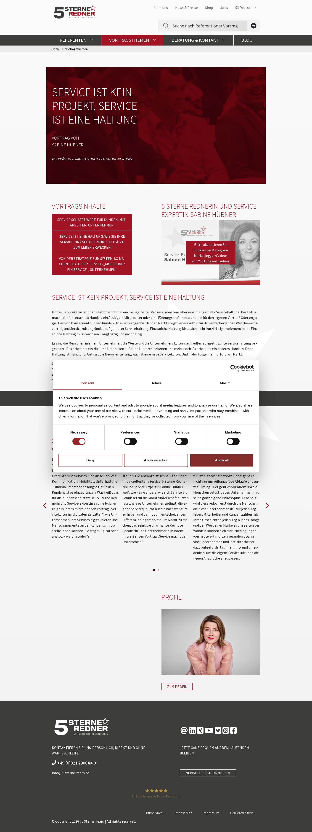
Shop (209, 7)
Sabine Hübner (67, 145)
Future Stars (153, 812)
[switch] (130, 441)
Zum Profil (177, 686)
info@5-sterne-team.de (70, 772)
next (267, 505)
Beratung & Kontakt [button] (195, 40)
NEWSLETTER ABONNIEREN (207, 773)
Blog (246, 40)
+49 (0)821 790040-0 (76, 763)
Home (56, 49)
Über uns (161, 7)
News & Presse (186, 7)
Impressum (211, 812)
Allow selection (156, 460)
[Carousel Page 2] (158, 570)
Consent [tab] (87, 383)
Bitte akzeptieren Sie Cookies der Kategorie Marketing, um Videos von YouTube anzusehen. (211, 252)
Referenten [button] (73, 40)
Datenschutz (182, 812)
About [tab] (224, 383)
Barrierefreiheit (241, 812)
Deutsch (246, 7)
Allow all (222, 460)
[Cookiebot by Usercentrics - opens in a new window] (234, 368)
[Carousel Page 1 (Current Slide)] (154, 570)
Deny (90, 460)
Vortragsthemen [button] (129, 40)
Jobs (224, 7)
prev (44, 505)
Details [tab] (156, 383)
